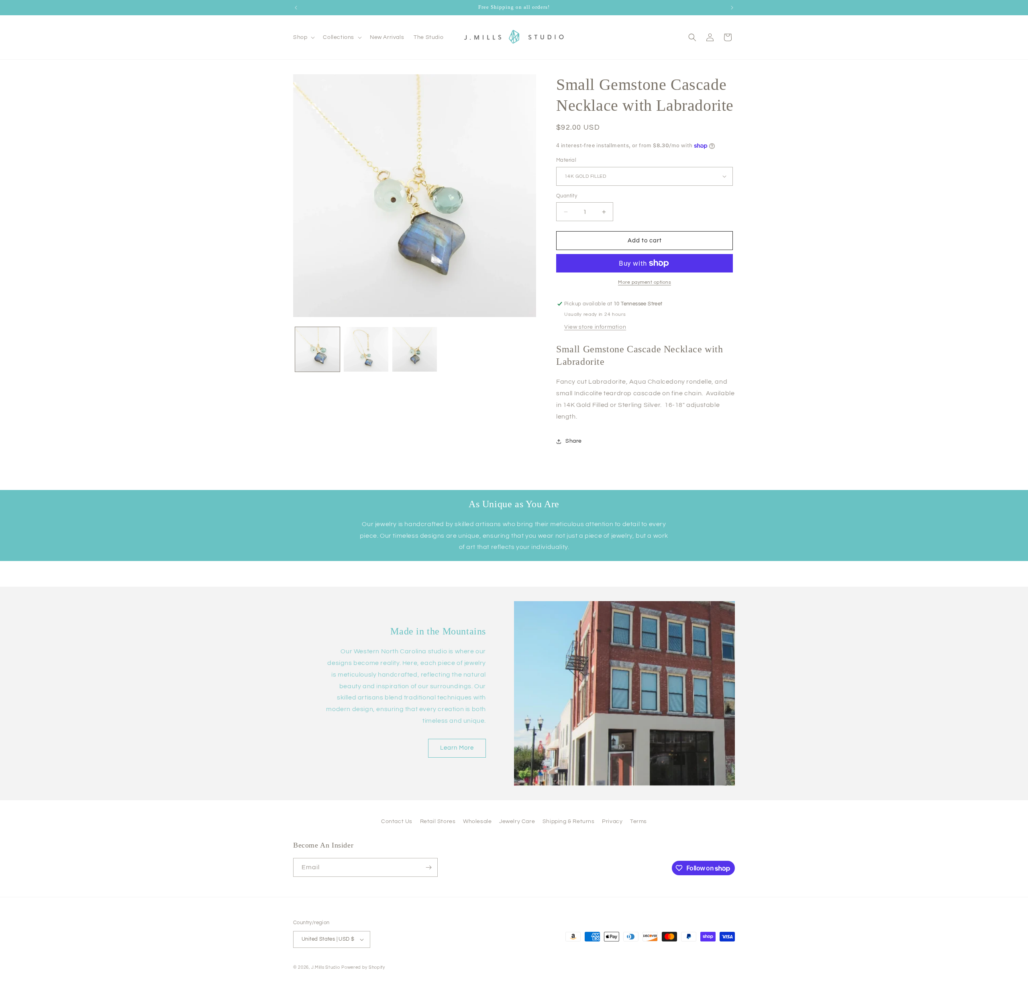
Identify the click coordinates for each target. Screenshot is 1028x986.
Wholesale (477, 821)
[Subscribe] (428, 867)
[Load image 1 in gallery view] (317, 349)
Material (566, 160)
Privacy (612, 821)
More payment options (644, 282)
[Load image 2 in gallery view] (366, 349)
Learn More (457, 748)
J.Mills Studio (325, 967)
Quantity (566, 196)
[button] (303, 37)
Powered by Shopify (363, 967)
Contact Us (396, 821)
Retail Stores (438, 821)
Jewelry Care (517, 821)
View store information (595, 327)
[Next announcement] (732, 7)
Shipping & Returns (569, 821)
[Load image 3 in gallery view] (414, 349)
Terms (638, 821)
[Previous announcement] (296, 7)
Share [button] (573, 441)
